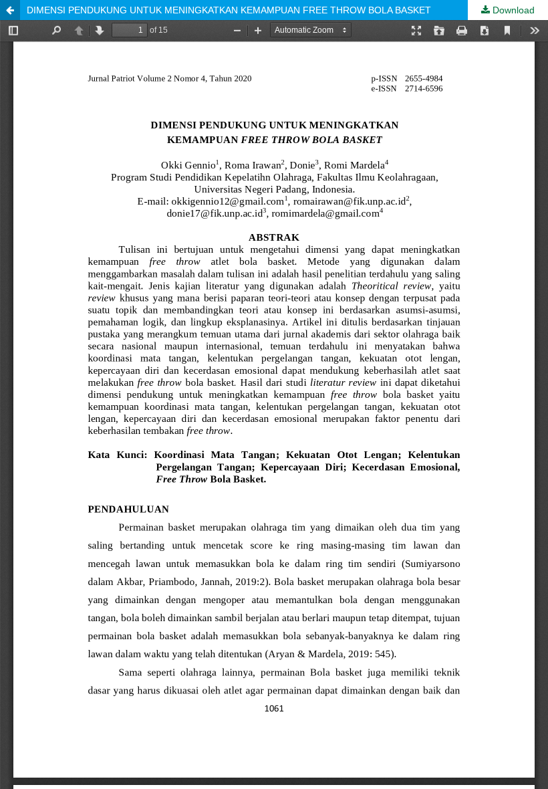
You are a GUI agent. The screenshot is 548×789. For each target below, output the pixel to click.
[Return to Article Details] (10, 10)
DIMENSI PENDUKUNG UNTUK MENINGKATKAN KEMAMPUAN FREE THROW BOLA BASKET (229, 10)
